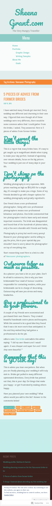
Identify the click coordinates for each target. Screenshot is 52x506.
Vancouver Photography (25, 410)
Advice (18, 407)
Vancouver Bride (9, 410)
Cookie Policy (9, 495)
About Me (16, 59)
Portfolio (16, 49)
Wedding (38, 410)
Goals (18, 63)
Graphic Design (22, 52)
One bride (20, 339)
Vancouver (36, 407)
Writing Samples (23, 56)
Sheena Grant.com (26, 17)
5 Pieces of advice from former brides (21, 96)
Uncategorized (9, 407)
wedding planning (10, 414)
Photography (26, 407)
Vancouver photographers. (18, 256)
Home (15, 45)
